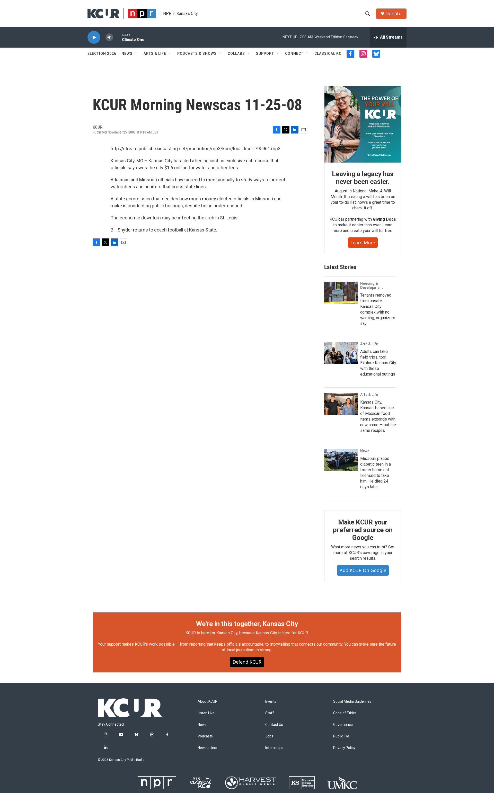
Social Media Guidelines (352, 701)
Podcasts (205, 736)
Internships (274, 748)
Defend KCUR (247, 662)
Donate (393, 13)
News (127, 53)
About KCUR (207, 701)
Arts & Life (155, 53)
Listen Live (206, 713)
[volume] (109, 37)
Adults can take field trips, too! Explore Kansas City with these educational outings (378, 363)
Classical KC (327, 53)
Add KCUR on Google (363, 570)
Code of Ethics (345, 713)
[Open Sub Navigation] (136, 53)
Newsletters (207, 748)
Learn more (362, 242)
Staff (269, 713)
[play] (94, 37)
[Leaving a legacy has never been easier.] (362, 124)
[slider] (117, 37)
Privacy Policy (344, 748)
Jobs (269, 736)
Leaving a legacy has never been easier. (362, 177)
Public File (341, 736)
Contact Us (274, 725)
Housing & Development (371, 285)
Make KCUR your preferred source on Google (362, 529)
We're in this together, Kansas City (247, 624)
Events (270, 701)
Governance (343, 725)
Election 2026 (101, 53)
